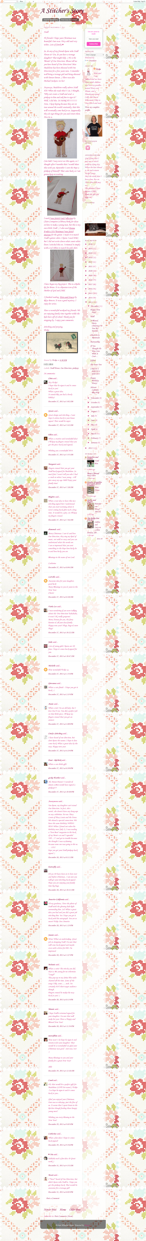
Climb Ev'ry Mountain (95, 336)
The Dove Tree (96, 365)
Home (63, 1209)
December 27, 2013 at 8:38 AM (60, 597)
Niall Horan (54, 368)
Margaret (52, 464)
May (93, 425)
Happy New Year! (95, 311)
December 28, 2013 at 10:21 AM (61, 890)
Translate (92, 61)
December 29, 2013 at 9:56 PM (60, 1145)
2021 (90, 266)
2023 (90, 257)
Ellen (50, 435)
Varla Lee (52, 606)
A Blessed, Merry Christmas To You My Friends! (96, 326)
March (93, 434)
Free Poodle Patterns (51, 20)
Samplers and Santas (92, 458)
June (93, 420)
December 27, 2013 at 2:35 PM (60, 694)
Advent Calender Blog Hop (94, 390)
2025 (90, 249)
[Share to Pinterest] (52, 364)
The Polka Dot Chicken (93, 519)
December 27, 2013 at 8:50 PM (60, 768)
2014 (90, 298)
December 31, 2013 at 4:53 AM (60, 1165)
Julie (50, 642)
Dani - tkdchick (54, 760)
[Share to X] (48, 364)
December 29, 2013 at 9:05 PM (60, 1124)
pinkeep (75, 368)
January (94, 443)
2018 (90, 280)
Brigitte (51, 497)
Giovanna (52, 683)
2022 (90, 262)
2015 (90, 293)
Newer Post (50, 1209)
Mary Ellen (91, 476)
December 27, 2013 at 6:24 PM (60, 751)
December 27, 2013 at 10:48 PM (61, 792)
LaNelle (51, 577)
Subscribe (93, 44)
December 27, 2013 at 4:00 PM (60, 724)
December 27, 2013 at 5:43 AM (60, 425)
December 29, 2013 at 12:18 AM (61, 1071)
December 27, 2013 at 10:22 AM (61, 632)
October (94, 402)
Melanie (51, 965)
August (94, 411)
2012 (90, 448)
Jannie (51, 935)
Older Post (74, 1209)
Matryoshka (95, 342)
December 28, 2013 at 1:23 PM (60, 925)
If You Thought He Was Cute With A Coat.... (95, 351)
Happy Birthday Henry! (94, 380)
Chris (50, 378)
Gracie (51, 411)
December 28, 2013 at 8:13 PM (60, 1000)
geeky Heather (54, 778)
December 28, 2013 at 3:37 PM (60, 955)
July (93, 416)
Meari (50, 1175)
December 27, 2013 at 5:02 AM (60, 401)
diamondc (52, 529)
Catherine (52, 1134)
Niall (92, 316)
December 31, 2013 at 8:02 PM (60, 1192)
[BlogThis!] (47, 364)
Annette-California (56, 899)
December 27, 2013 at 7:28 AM (60, 487)
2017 (90, 284)
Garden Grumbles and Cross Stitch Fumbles (94, 484)
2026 (90, 244)
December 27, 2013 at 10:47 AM (61, 656)
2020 (90, 271)
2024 (90, 253)
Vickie (98, 69)
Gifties (93, 360)
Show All (99, 539)
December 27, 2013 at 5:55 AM (60, 455)
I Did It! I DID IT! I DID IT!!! (95, 371)
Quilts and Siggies (91, 501)
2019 (90, 275)
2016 (90, 289)
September (95, 407)
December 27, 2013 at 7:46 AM (60, 520)
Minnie (51, 1009)
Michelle (51, 666)
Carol (50, 1080)
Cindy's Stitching (55, 733)
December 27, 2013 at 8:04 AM (60, 567)
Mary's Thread (93, 473)
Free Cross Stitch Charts (69, 20)
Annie (50, 704)
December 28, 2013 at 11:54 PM (61, 1026)
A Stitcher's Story (61, 11)
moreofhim (52, 1036)
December (95, 306)
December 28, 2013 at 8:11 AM (60, 857)
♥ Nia (50, 1154)
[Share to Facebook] (50, 364)
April (93, 429)
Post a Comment (52, 1198)
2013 (90, 302)
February (94, 438)
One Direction (65, 368)
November (95, 398)
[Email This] (45, 364)
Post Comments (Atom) (63, 1216)
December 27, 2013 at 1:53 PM (60, 674)
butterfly (52, 867)
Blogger (87, 1225)
